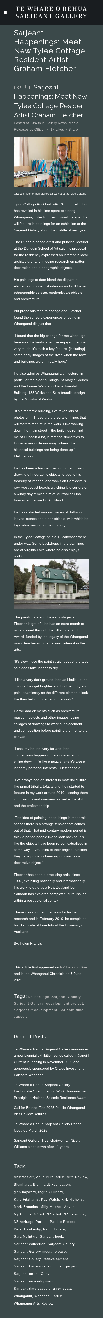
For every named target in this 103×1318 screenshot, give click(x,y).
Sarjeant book (51, 1236)
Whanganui (23, 1296)
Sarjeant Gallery (66, 997)
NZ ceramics (74, 1214)
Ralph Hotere (54, 1229)
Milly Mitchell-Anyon (57, 1207)
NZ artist (54, 1214)
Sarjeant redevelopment (36, 1010)
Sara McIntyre (26, 1236)
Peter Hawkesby (27, 1229)
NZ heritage (39, 997)
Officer (39, 129)
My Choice (23, 1214)
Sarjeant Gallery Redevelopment (41, 1259)
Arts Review (77, 1177)
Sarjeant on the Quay (32, 1274)
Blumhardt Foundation (51, 1184)
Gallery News (56, 123)
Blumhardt (22, 1184)
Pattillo (42, 1222)
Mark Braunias (26, 1207)
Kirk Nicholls (72, 1199)
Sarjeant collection (30, 1244)
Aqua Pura (45, 1177)
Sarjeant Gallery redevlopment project (48, 1003)
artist (60, 1177)
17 (57, 129)
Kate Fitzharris (26, 1199)
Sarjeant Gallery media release (40, 1251)
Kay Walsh (50, 1199)
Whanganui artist (48, 1296)
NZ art (39, 1214)
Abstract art (24, 1177)
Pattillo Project (62, 1222)
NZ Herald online (73, 967)
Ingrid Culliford (50, 1192)
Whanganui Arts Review (34, 1303)
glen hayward (25, 1192)
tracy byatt (62, 1288)
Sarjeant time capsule (32, 1288)
